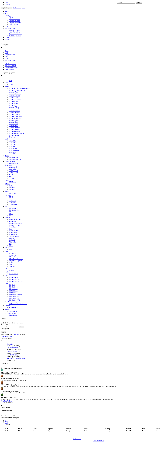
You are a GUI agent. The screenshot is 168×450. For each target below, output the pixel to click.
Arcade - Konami (14, 111)
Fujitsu (7, 180)
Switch (11, 238)
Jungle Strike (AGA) (13, 351)
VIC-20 (11, 178)
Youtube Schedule (14, 21)
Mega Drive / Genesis (16, 259)
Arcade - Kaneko (14, 109)
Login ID (4, 323)
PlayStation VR (14, 298)
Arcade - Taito (13, 126)
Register (7, 4)
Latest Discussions (14, 32)
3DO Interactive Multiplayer (18, 304)
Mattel (7, 191)
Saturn (11, 262)
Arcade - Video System (16, 133)
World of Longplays (19, 8)
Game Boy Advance (15, 223)
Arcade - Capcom (14, 96)
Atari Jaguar (13, 148)
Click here (16, 334)
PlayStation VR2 (14, 300)
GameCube (12, 227)
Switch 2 (12, 240)
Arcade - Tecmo (14, 129)
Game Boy (12, 221)
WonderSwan (13, 157)
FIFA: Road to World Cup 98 (16, 358)
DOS (11, 186)
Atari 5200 (12, 143)
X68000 (11, 270)
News (6, 13)
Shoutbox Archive (6, 401)
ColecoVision (13, 163)
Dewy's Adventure (12, 347)
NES (10, 229)
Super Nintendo (14, 236)
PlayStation (12, 285)
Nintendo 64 (13, 232)
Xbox (11, 199)
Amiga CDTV (13, 172)
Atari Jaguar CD (14, 150)
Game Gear (12, 255)
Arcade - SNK (13, 124)
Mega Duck (13, 315)
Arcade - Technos (14, 127)
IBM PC (7, 184)
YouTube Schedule (10, 66)
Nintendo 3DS (13, 231)
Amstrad (7, 79)
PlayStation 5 (13, 292)
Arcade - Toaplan (14, 131)
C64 (10, 176)
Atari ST (12, 154)
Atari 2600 (12, 141)
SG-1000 (12, 266)
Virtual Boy (13, 242)
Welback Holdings (10, 313)
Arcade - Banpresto (15, 94)
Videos (7, 15)
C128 (11, 174)
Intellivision (13, 193)
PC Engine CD (14, 210)
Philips (7, 247)
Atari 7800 (12, 144)
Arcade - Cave (13, 98)
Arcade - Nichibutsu (15, 116)
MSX (11, 197)
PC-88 (11, 212)
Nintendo (7, 217)
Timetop (7, 305)
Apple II (11, 84)
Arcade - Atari (13, 92)
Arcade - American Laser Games (19, 88)
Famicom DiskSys (15, 219)
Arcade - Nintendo (15, 118)
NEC (6, 206)
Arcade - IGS (13, 103)
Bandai (7, 156)
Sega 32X (12, 264)
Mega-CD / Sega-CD (15, 261)
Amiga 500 (12, 169)
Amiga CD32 (13, 171)
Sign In (4, 332)
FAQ (6, 26)
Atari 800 (12, 146)
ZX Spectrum (13, 274)
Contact (7, 37)
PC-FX (11, 216)
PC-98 (11, 214)
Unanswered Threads (15, 34)
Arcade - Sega (13, 122)
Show (21, 327)
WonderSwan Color (15, 159)
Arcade (7, 86)
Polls (6, 56)
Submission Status (14, 19)
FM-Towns (12, 182)
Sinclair (7, 272)
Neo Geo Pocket (14, 279)
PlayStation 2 (13, 287)
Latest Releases (13, 24)
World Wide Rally (12, 355)
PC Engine (12, 208)
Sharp (6, 268)
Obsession (10, 344)
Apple (6, 82)
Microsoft (8, 195)
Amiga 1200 (13, 167)
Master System (13, 257)
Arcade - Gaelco (14, 101)
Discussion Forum (10, 28)
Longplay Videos (10, 54)
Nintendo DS (13, 234)
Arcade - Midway (14, 112)
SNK (6, 276)
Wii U (11, 246)
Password (4, 325)
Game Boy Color (14, 225)
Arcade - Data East (15, 99)
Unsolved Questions (15, 36)
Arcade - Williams (14, 135)
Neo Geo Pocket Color (16, 281)
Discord (7, 39)
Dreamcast (12, 253)
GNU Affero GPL (98, 441)
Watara (7, 309)
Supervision (13, 311)
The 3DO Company (11, 302)
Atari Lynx (12, 152)
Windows (12, 187)
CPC (10, 81)
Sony (6, 283)
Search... (139, 2)
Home (6, 11)
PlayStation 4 (13, 291)
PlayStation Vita (14, 296)
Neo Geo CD (13, 277)
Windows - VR (14, 189)
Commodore (8, 165)
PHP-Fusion (77, 439)
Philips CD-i (13, 249)
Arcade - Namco (14, 114)
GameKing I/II (13, 307)
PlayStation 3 (13, 289)
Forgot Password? (6, 336)
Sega (6, 251)
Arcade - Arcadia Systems (17, 90)
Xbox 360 (12, 201)
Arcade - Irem (13, 105)
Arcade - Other (14, 120)
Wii (10, 244)
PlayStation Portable (15, 294)
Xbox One (12, 202)
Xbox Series (13, 204)
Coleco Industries (10, 161)
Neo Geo (12, 137)
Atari (6, 139)
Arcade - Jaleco (14, 107)
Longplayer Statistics (15, 22)
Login (6, 2)
